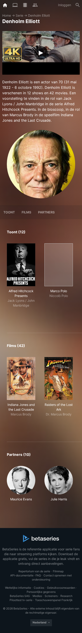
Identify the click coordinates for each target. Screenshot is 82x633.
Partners (46, 212)
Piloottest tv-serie (21, 600)
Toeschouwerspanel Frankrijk (54, 600)
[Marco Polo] (58, 264)
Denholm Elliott (39, 15)
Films (26, 212)
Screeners (51, 596)
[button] (21, 486)
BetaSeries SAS (20, 596)
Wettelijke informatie (18, 587)
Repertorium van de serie (34, 571)
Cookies (39, 587)
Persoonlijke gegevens (41, 592)
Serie (19, 15)
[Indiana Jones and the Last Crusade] (21, 378)
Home (6, 15)
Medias (37, 596)
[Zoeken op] (77, 5)
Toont (9, 212)
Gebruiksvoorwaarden (61, 587)
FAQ (38, 575)
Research (66, 596)
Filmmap (58, 571)
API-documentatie (21, 575)
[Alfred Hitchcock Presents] (21, 264)
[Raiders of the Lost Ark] (58, 378)
